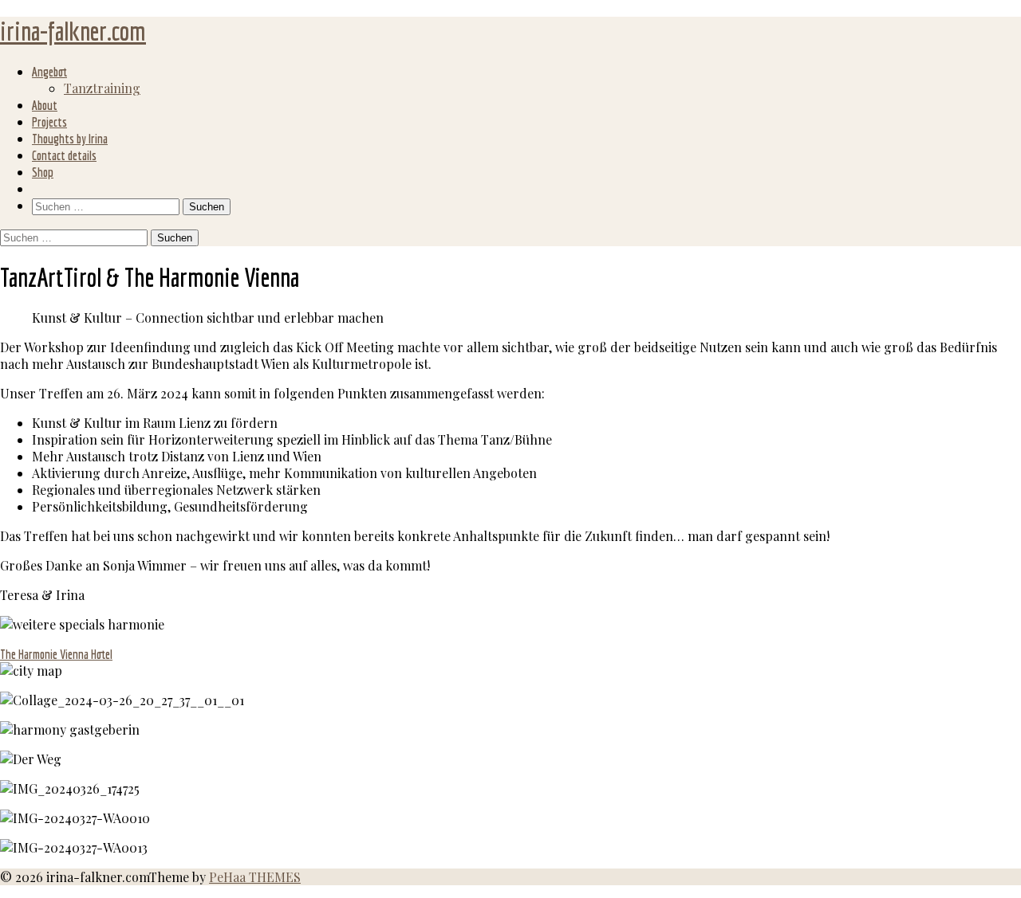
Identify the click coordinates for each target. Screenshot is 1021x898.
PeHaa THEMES (255, 877)
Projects (49, 122)
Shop (42, 172)
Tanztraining (102, 88)
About (44, 105)
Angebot (49, 72)
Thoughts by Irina (70, 138)
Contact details (64, 155)
